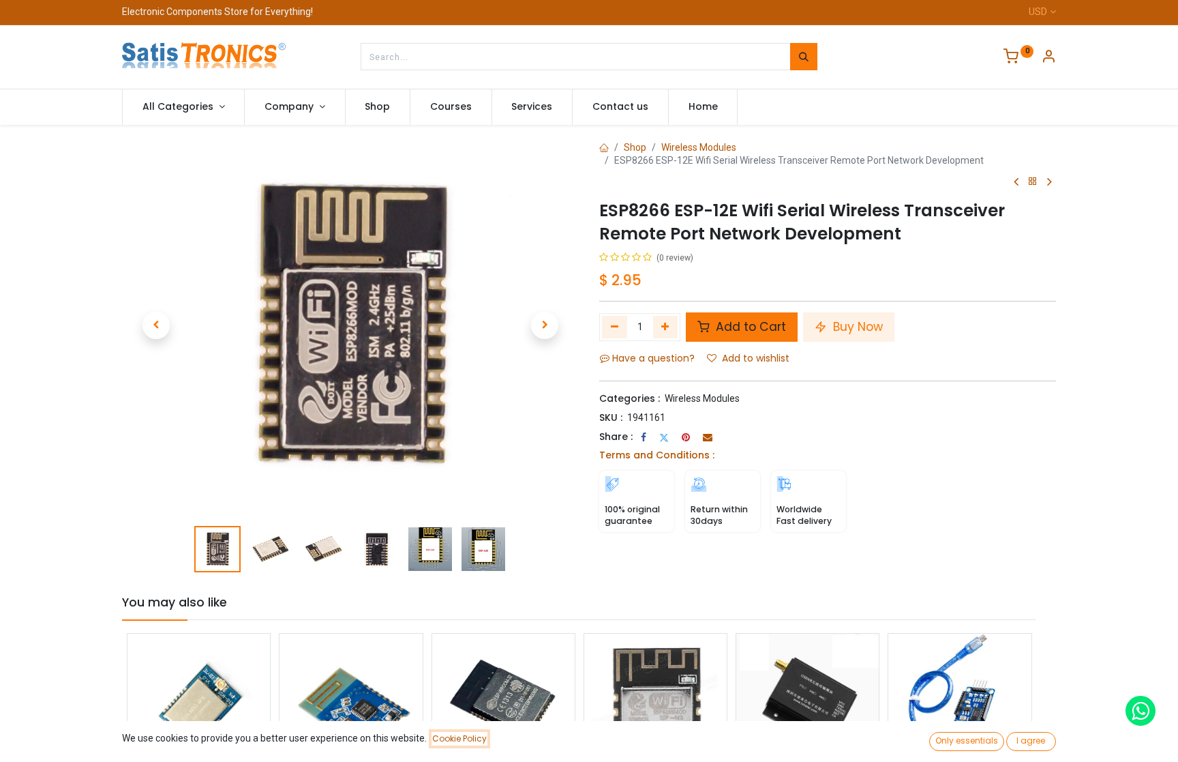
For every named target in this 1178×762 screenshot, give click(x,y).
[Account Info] (1048, 58)
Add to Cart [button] (749, 327)
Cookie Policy (459, 738)
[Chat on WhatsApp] (1140, 711)
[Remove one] (614, 327)
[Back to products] (1033, 182)
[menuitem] (378, 107)
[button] (156, 325)
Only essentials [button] (966, 740)
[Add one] (665, 327)
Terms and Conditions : (656, 455)
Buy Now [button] (856, 327)
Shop (635, 147)
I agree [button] (1030, 740)
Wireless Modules (698, 147)
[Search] (803, 56)
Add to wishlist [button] (755, 358)
